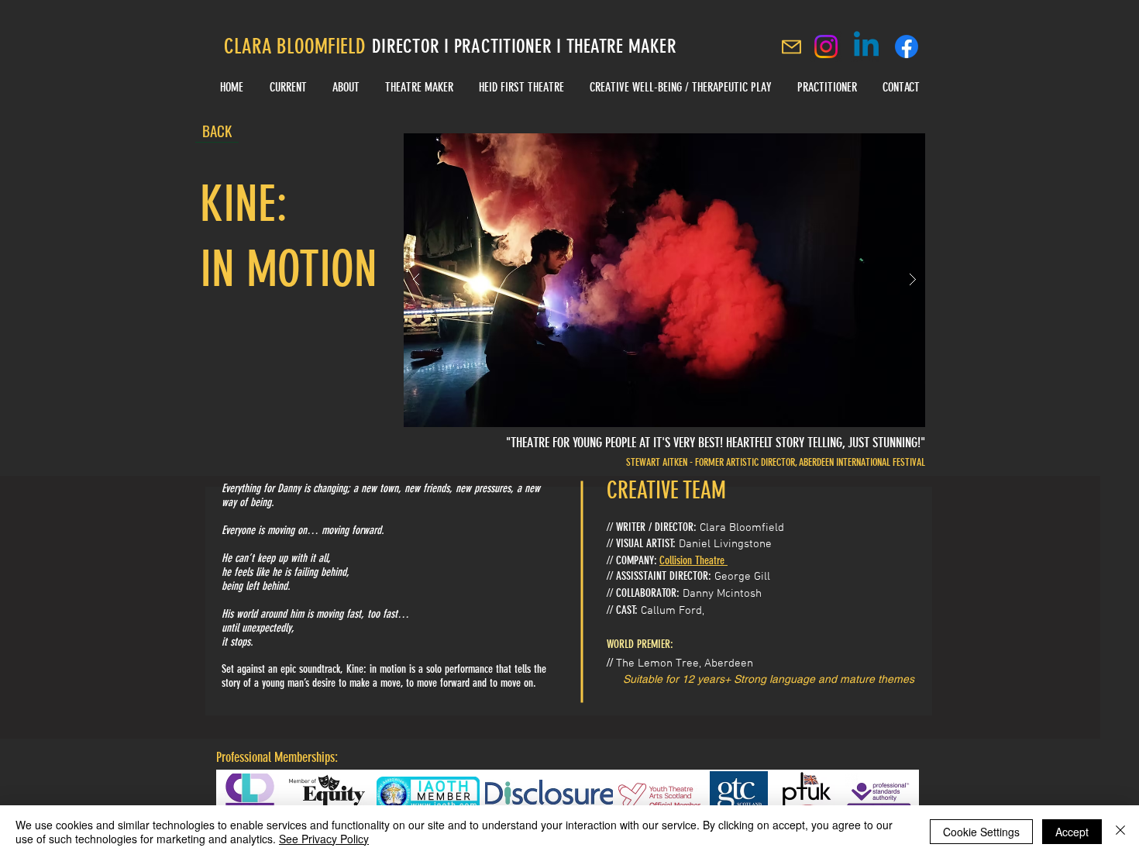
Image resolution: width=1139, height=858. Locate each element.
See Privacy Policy (324, 838)
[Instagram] (825, 46)
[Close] (1120, 832)
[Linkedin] (866, 46)
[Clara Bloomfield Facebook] (906, 46)
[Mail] (791, 46)
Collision (675, 560)
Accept (1072, 831)
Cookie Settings (981, 831)
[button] (664, 280)
